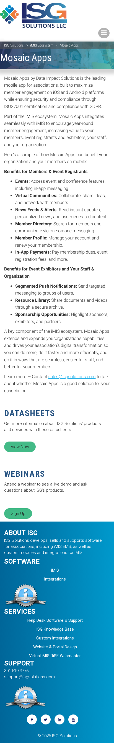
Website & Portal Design (55, 646)
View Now (20, 446)
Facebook (32, 719)
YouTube (73, 719)
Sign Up (18, 513)
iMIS (55, 570)
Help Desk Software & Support (55, 620)
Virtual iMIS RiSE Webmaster (55, 655)
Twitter (46, 719)
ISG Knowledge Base (55, 629)
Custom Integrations (55, 638)
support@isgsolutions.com (29, 676)
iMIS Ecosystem (41, 45)
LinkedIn (59, 719)
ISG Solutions (14, 45)
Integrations (55, 579)
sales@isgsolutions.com (71, 376)
